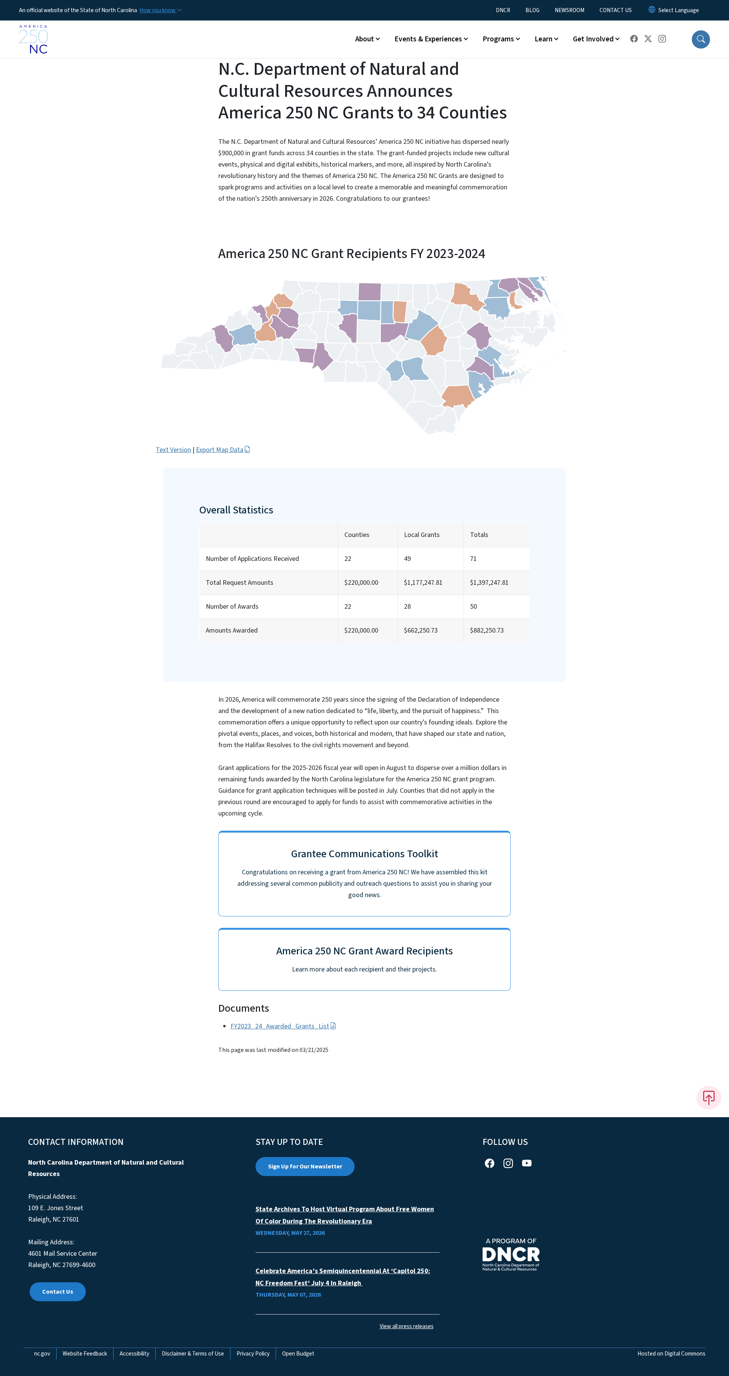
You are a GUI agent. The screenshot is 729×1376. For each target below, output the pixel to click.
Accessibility (134, 1353)
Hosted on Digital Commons (671, 1353)
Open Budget (298, 1353)
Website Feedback (85, 1353)
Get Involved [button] (593, 39)
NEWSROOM (569, 10)
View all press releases (407, 1326)
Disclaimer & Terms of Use (193, 1353)
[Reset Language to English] (652, 10)
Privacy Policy (253, 1353)
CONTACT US (616, 10)
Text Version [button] (173, 450)
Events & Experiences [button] (428, 39)
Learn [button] (543, 39)
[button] (701, 39)
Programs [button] (498, 39)
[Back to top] (708, 1098)
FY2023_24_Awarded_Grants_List (279, 1026)
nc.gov (42, 1353)
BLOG (532, 10)
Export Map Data (219, 450)
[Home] (33, 31)
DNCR (503, 10)
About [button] (364, 39)
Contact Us (57, 1292)
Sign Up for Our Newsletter (305, 1166)
